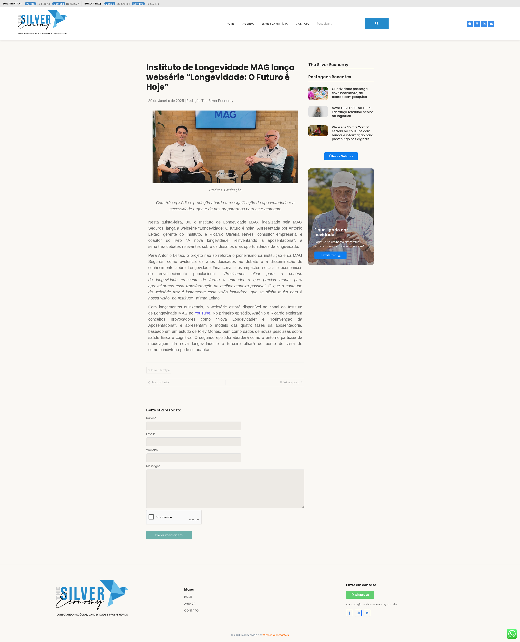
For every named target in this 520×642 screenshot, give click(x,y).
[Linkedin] (367, 613)
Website (152, 450)
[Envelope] (491, 24)
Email (150, 434)
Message (153, 466)
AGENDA (189, 604)
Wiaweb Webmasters (275, 635)
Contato (303, 24)
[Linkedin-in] (484, 24)
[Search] (377, 23)
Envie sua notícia (275, 24)
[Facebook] (470, 24)
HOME (188, 597)
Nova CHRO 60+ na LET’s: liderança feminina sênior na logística (352, 112)
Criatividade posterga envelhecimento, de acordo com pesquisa (350, 93)
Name (151, 418)
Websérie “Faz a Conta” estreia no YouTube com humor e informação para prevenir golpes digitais (352, 133)
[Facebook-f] (349, 613)
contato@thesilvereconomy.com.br (371, 604)
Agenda (248, 24)
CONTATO (191, 610)
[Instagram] (477, 24)
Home (230, 24)
